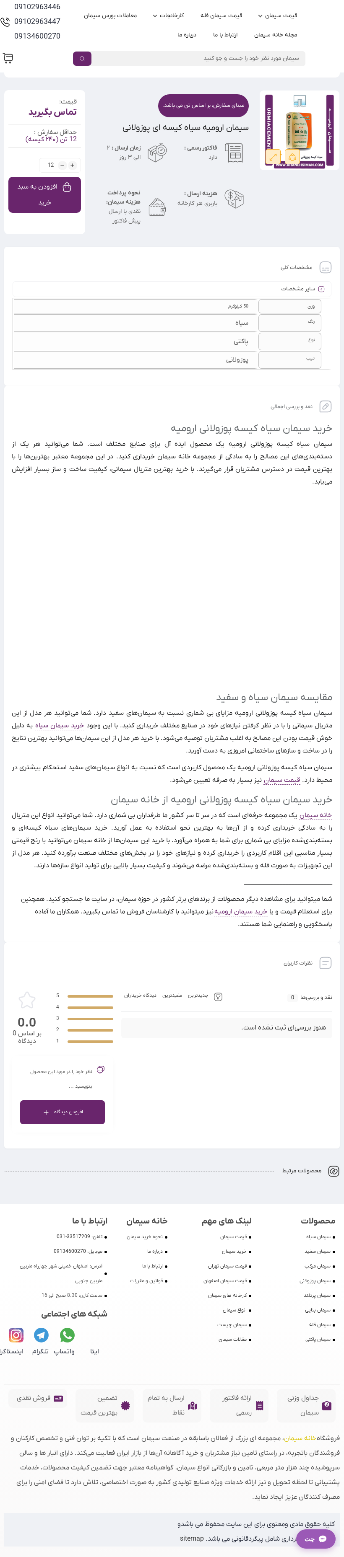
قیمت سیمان (281, 16)
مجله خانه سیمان (275, 35)
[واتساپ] (67, 1335)
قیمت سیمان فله (221, 16)
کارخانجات (172, 16)
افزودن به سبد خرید (37, 195)
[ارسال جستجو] (82, 59)
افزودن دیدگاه (68, 1112)
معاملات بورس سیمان (110, 16)
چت (310, 1538)
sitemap (192, 1539)
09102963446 (37, 7)
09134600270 (37, 36)
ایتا (94, 1352)
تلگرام (40, 1352)
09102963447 (37, 22)
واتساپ (64, 1352)
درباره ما (186, 35)
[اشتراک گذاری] (292, 156)
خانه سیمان (316, 815)
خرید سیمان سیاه (59, 726)
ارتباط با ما (225, 35)
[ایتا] (91, 1335)
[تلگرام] (41, 1335)
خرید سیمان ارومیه (240, 912)
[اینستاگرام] (16, 1335)
